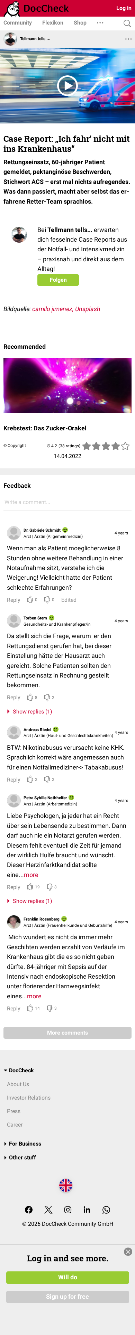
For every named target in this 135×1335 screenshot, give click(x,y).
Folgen (58, 280)
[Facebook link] (29, 1210)
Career (14, 1124)
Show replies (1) (31, 711)
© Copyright (14, 445)
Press (13, 1111)
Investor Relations (29, 1097)
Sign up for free (67, 1296)
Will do (67, 1277)
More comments (67, 1032)
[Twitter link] (48, 1210)
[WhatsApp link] (106, 1210)
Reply (13, 600)
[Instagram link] (68, 1210)
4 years (121, 533)
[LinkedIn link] (87, 1210)
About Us (18, 1084)
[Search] (126, 23)
